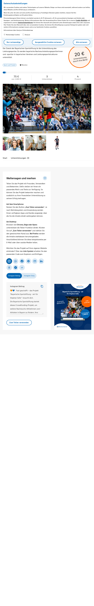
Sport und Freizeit (10, 65)
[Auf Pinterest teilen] (28, 261)
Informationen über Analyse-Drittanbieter (17, 30)
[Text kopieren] (42, 286)
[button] (13, 143)
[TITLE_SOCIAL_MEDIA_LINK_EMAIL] (35, 261)
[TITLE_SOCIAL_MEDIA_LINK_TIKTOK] (15, 267)
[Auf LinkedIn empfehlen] (41, 261)
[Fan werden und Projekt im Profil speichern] (45, 178)
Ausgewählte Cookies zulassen (48, 42)
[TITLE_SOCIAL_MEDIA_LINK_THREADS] (9, 267)
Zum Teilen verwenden (19, 322)
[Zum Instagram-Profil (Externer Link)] (9, 261)
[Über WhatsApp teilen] (15, 261)
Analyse (27, 35)
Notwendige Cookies (13, 35)
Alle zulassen (81, 42)
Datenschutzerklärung (25, 23)
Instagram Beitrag (17, 286)
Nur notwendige (14, 42)
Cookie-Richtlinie (81, 20)
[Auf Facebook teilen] (22, 261)
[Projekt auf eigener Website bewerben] (22, 267)
